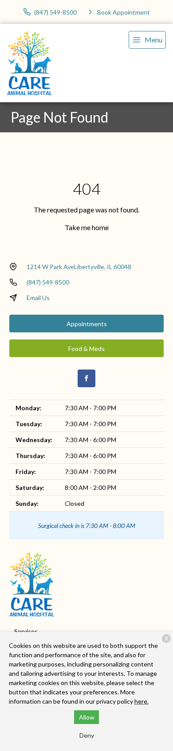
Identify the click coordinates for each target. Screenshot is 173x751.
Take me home (87, 227)
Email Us (38, 297)
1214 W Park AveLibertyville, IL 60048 (79, 266)
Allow (86, 717)
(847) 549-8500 (48, 282)
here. (141, 701)
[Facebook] (86, 378)
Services (26, 631)
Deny (86, 735)
